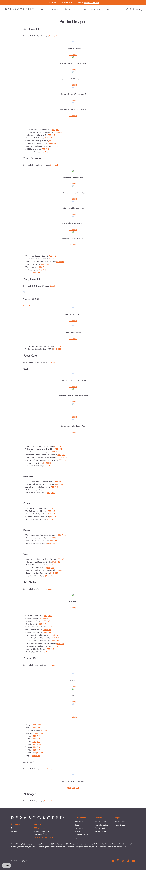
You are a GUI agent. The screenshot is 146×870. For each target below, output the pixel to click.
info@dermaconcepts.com (43, 837)
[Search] (127, 9)
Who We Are (79, 822)
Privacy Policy (120, 822)
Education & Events (81, 834)
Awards (77, 831)
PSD (77, 787)
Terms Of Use (120, 825)
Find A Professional (102, 825)
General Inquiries (101, 828)
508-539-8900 (39, 828)
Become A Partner (101, 822)
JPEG (71, 54)
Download (53, 36)
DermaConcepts (18, 860)
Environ (13, 828)
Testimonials (79, 828)
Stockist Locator (100, 831)
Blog (76, 838)
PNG (75, 54)
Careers (77, 825)
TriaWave (14, 831)
